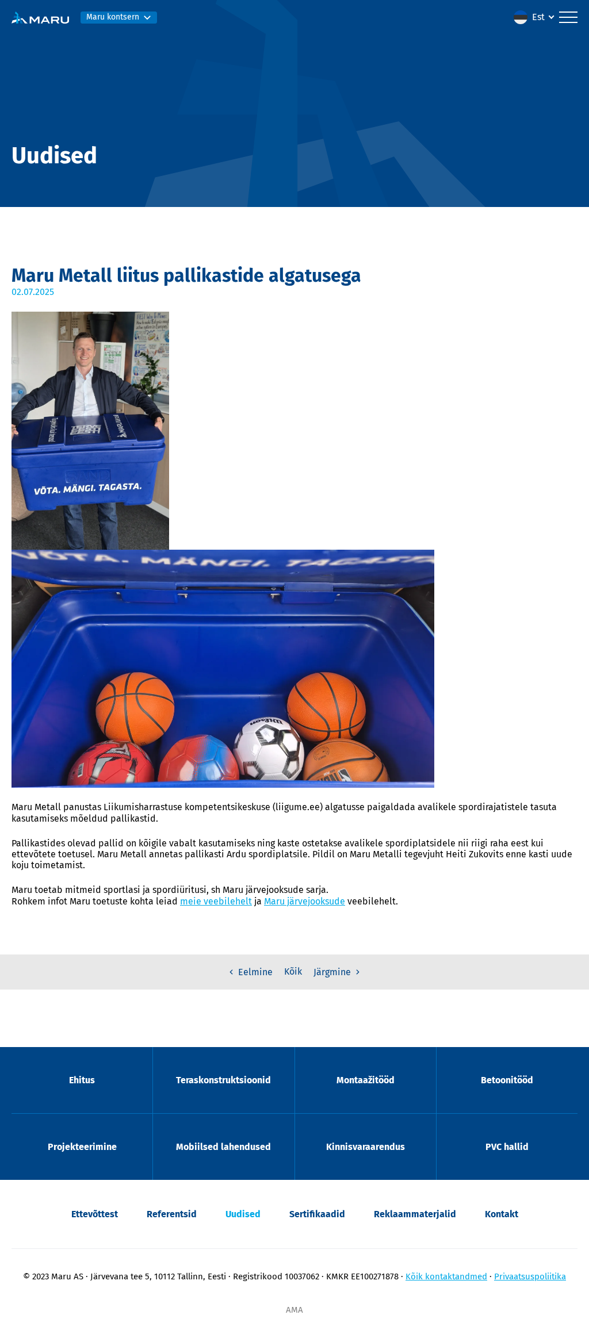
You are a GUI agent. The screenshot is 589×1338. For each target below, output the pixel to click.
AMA (294, 1310)
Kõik (293, 971)
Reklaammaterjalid (415, 1214)
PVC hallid (507, 1146)
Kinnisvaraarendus (365, 1146)
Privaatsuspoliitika (530, 1276)
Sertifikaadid (317, 1214)
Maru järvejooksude (304, 901)
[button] (533, 17)
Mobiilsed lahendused (223, 1146)
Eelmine (254, 972)
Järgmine (333, 972)
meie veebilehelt (216, 901)
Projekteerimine (82, 1146)
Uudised (243, 1214)
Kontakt (501, 1214)
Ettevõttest (94, 1214)
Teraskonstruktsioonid (223, 1080)
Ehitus (82, 1080)
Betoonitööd (507, 1080)
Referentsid (172, 1214)
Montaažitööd (365, 1080)
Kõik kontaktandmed (446, 1276)
